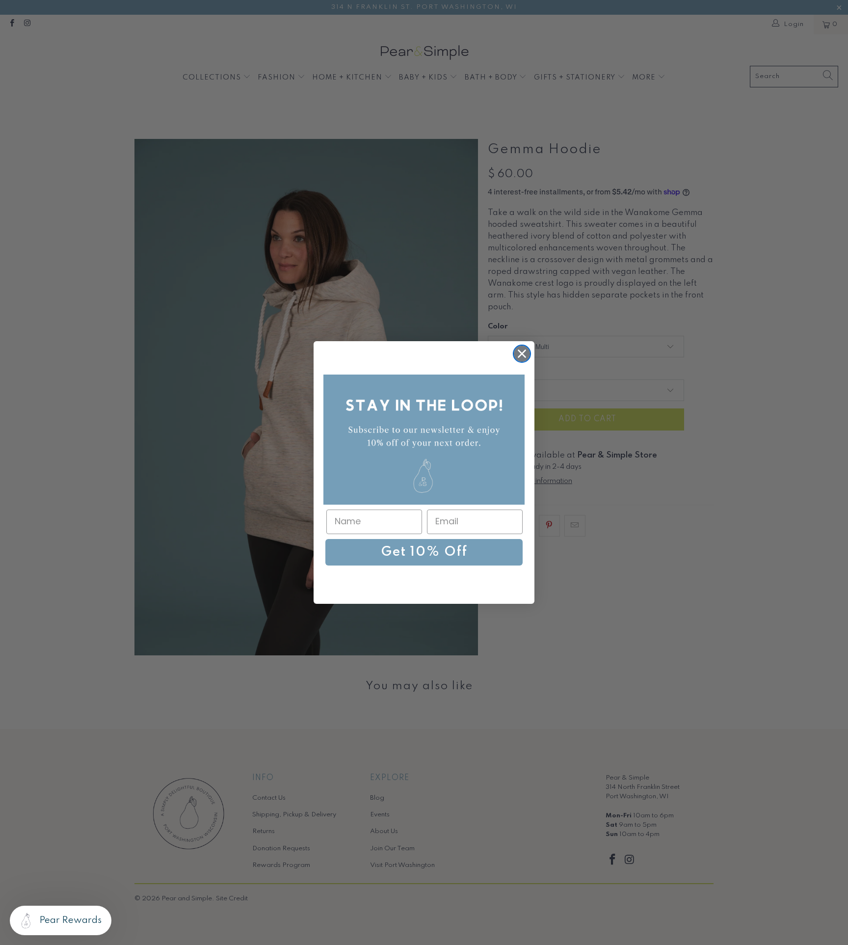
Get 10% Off (424, 552)
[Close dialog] (521, 353)
